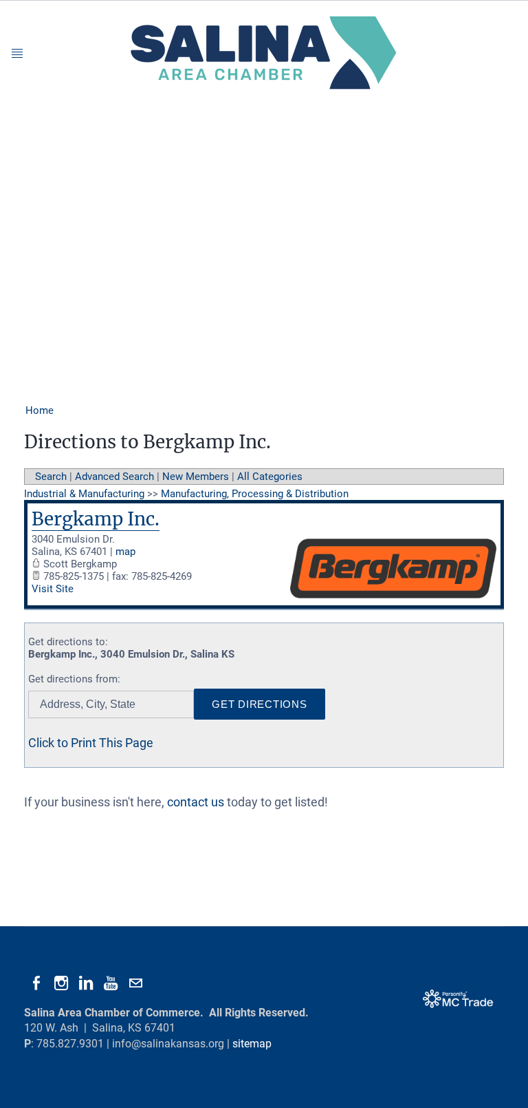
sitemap (252, 1043)
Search (51, 476)
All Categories (269, 476)
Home (39, 410)
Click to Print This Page (90, 742)
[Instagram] (61, 983)
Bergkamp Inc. (96, 519)
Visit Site (53, 589)
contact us (195, 802)
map (125, 551)
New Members (195, 476)
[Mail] (135, 983)
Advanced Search (114, 476)
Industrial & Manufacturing (84, 494)
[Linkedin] (86, 983)
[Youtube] (111, 983)
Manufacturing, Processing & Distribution (255, 494)
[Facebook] (36, 983)
